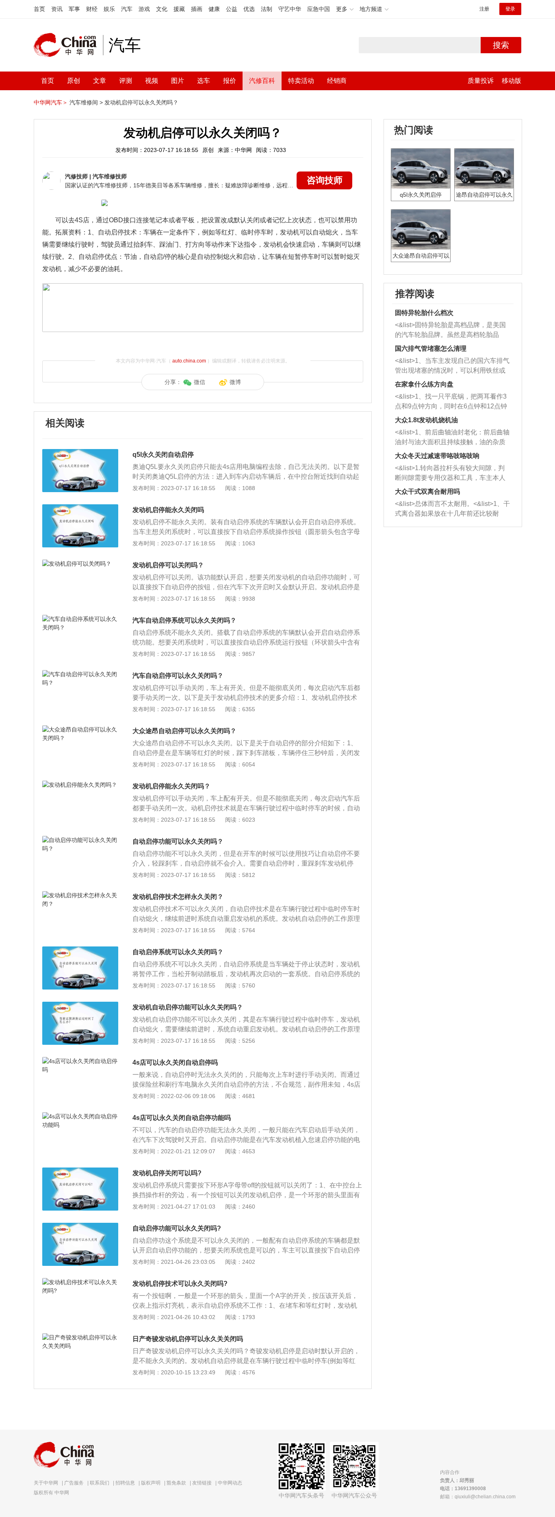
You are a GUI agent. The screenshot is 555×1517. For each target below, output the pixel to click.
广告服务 (74, 1483)
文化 (161, 9)
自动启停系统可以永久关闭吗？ (177, 951)
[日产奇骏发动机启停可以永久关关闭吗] (80, 1337)
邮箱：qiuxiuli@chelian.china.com (478, 1497)
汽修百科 (262, 80)
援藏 (179, 9)
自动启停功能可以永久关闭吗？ (177, 841)
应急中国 (318, 9)
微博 (235, 382)
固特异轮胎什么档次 (424, 312)
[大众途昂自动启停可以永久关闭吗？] (80, 729)
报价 (229, 80)
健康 (214, 9)
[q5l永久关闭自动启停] (80, 453)
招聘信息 (125, 1483)
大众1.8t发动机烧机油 (426, 420)
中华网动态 (230, 1483)
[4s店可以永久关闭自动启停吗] (80, 1061)
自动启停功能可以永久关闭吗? (176, 1228)
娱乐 (109, 9)
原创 (73, 80)
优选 (249, 9)
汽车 (126, 9)
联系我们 (99, 1483)
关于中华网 (46, 1483)
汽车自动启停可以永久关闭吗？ (177, 675)
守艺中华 (289, 9)
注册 (484, 9)
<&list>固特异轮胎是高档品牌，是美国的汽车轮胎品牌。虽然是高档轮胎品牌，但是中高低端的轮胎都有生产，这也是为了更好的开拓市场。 (450, 330)
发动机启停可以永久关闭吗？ (141, 102)
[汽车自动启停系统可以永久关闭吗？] (80, 619)
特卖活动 (301, 80)
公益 (231, 9)
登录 (510, 9)
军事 (74, 9)
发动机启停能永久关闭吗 (168, 509)
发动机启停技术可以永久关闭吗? (180, 1283)
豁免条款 (176, 1483)
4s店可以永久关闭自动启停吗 (175, 1062)
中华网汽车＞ (51, 102)
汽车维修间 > (86, 102)
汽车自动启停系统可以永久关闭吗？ (184, 620)
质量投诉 (481, 80)
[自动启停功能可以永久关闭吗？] (80, 840)
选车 (203, 80)
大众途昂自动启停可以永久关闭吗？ (184, 730)
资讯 (57, 9)
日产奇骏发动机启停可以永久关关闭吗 (187, 1338)
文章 (99, 80)
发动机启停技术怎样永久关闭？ (177, 896)
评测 (125, 80)
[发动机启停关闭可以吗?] (80, 1171)
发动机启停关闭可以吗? (167, 1173)
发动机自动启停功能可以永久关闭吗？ (187, 1007)
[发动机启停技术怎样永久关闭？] (80, 895)
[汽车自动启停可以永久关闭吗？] (80, 674)
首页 (39, 9)
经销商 (337, 80)
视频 (151, 80)
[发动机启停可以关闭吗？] (80, 563)
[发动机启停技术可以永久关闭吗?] (80, 1282)
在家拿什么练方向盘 (424, 384)
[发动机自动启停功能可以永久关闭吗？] (80, 1006)
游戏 (144, 9)
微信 (199, 382)
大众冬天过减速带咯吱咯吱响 (437, 455)
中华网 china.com (68, 45)
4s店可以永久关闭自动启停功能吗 (181, 1117)
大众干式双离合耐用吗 (427, 491)
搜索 (501, 45)
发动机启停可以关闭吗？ (168, 565)
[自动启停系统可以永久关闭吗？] (80, 950)
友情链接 (202, 1483)
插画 (196, 9)
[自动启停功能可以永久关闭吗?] (80, 1227)
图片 (177, 80)
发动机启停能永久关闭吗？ (171, 786)
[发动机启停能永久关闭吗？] (80, 784)
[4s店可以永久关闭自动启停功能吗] (80, 1116)
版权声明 (150, 1483)
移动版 (511, 80)
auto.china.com (189, 361)
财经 (92, 9)
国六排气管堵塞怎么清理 (430, 348)
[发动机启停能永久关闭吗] (80, 508)
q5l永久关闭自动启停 (163, 454)
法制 (266, 9)
